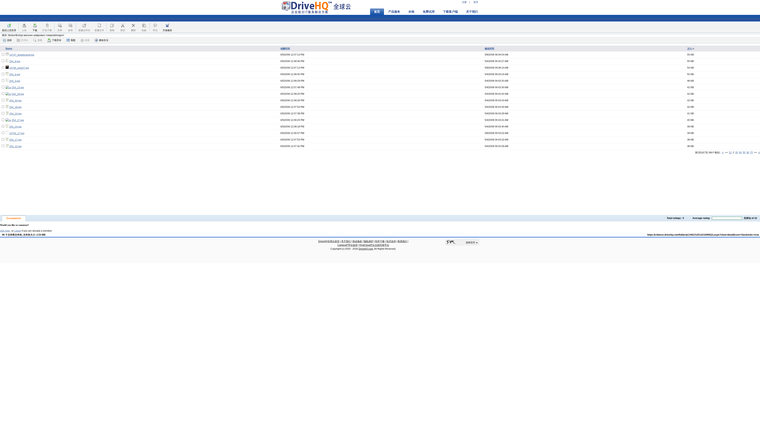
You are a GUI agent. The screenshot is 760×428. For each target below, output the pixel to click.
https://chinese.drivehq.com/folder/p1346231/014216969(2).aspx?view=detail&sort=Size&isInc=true (703, 234)
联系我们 (402, 241)
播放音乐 (103, 40)
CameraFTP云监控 (347, 245)
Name (9, 48)
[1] (730, 152)
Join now (5, 230)
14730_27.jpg (16, 133)
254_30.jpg (15, 100)
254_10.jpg (15, 113)
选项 (87, 40)
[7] (751, 152)
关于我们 (472, 11)
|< (723, 152)
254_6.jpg (14, 74)
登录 (475, 2)
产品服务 (394, 11)
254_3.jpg (14, 81)
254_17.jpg (15, 140)
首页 (377, 11)
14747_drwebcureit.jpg (21, 55)
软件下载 (380, 241)
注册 (464, 2)
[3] (736, 152)
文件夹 (24, 40)
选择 (9, 40)
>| (759, 152)
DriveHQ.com (366, 248)
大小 (690, 48)
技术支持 (391, 241)
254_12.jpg (15, 146)
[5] (744, 152)
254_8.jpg (14, 61)
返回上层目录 (9, 30)
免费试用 (429, 11)
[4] (740, 152)
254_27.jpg (18, 120)
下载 (34, 30)
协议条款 (357, 241)
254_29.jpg (18, 94)
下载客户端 (450, 11)
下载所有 (56, 40)
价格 (411, 11)
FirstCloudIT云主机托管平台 (374, 245)
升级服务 (167, 30)
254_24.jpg (15, 126)
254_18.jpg (15, 107)
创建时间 (285, 48)
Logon (17, 230)
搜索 (39, 40)
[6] (748, 152)
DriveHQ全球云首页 (328, 241)
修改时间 (489, 48)
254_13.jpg (18, 87)
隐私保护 (368, 241)
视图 (73, 40)
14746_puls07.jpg (19, 68)
